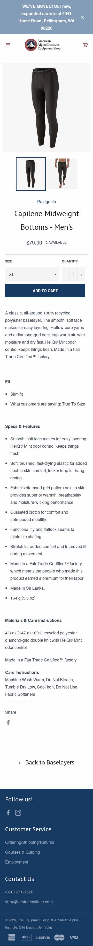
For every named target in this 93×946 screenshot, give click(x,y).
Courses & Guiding (22, 852)
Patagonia (46, 201)
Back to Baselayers (49, 762)
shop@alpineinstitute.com (29, 902)
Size (8, 261)
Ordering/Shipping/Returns (29, 842)
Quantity (70, 261)
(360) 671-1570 (19, 892)
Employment (16, 862)
